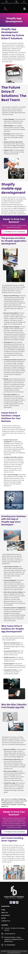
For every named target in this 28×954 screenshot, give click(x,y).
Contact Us (5, 921)
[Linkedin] (17, 902)
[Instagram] (14, 902)
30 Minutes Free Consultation (15, 232)
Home (3, 910)
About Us (4, 913)
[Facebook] (11, 902)
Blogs (3, 918)
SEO (25, 804)
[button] (24, 9)
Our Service (5, 915)
